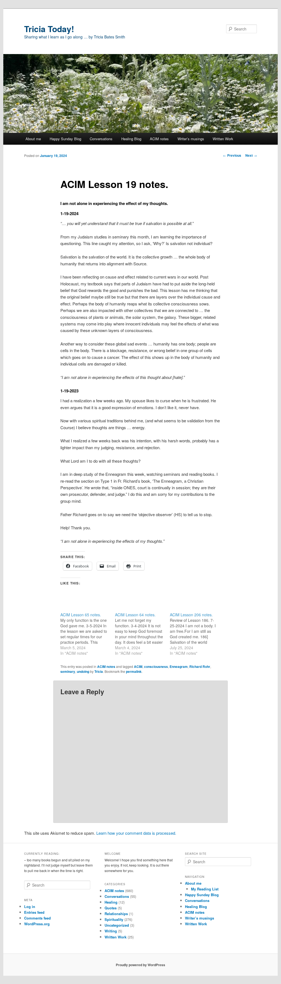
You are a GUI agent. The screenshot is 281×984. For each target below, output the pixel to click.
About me (33, 138)
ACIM (138, 666)
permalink (134, 671)
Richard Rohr (199, 666)
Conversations (101, 138)
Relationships (116, 913)
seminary (67, 671)
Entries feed (34, 912)
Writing (111, 931)
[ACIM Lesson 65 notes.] (87, 634)
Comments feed (37, 918)
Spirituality (114, 919)
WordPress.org (37, 923)
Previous (232, 155)
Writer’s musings (191, 138)
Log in (29, 906)
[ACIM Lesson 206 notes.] (197, 634)
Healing (111, 902)
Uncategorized (117, 925)
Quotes (111, 907)
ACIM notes (159, 138)
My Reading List (204, 889)
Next (251, 155)
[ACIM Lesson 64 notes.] (142, 634)
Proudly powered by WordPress (140, 964)
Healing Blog (131, 138)
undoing (83, 671)
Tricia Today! (49, 29)
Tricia (98, 671)
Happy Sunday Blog (65, 138)
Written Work (223, 138)
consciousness (156, 666)
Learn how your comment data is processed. (136, 833)
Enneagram (179, 666)
